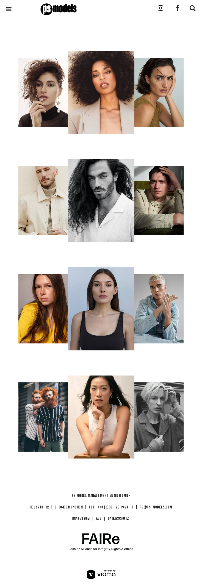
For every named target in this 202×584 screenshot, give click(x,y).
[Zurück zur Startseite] (86, 7)
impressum (81, 518)
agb (99, 518)
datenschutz (118, 518)
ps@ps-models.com (156, 507)
